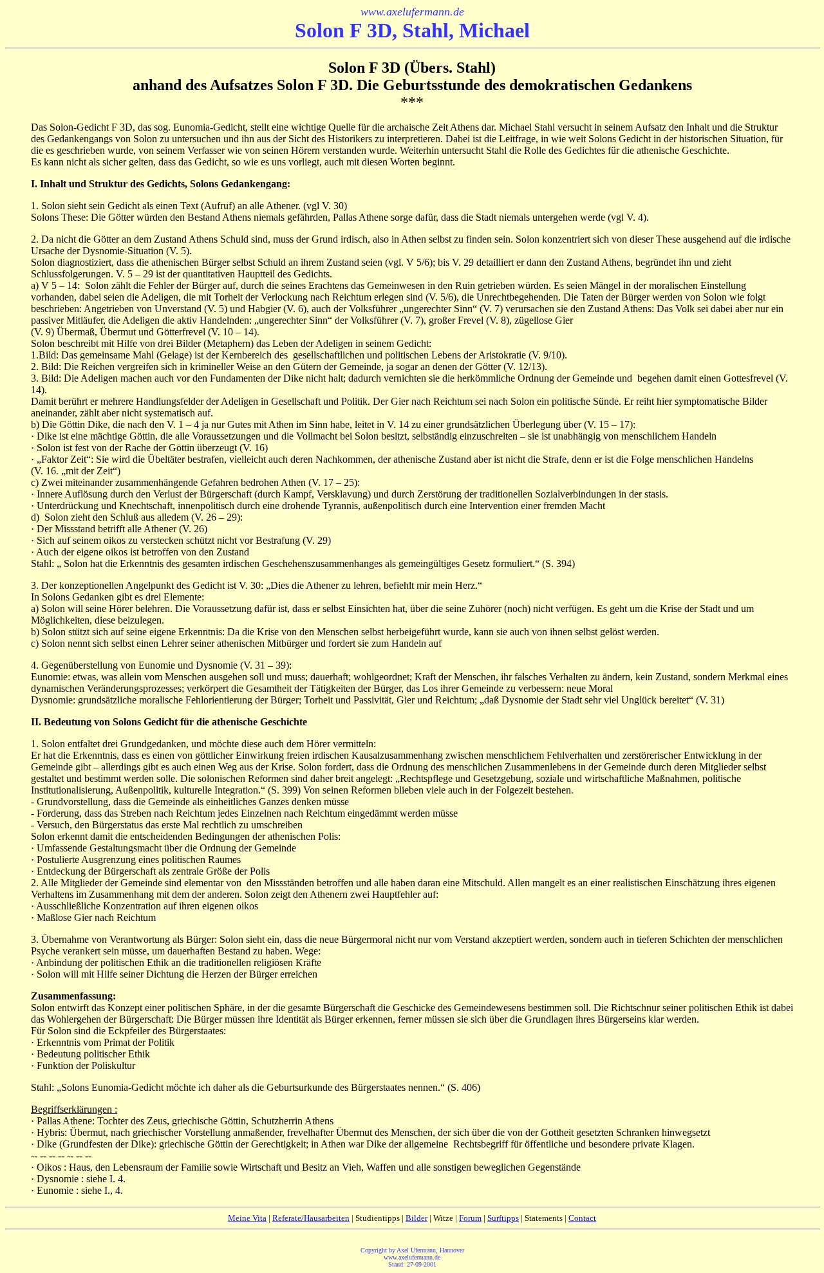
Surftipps (503, 1218)
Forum (470, 1218)
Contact (582, 1218)
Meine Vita (247, 1218)
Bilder (416, 1218)
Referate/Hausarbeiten (311, 1218)
